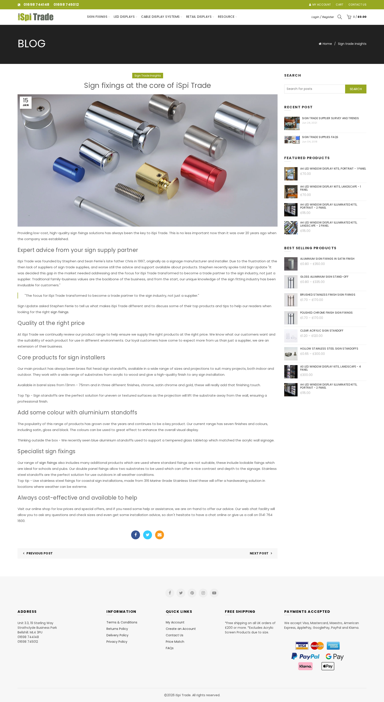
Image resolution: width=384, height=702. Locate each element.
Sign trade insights (352, 44)
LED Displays (124, 16)
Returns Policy (117, 629)
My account (321, 4)
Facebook (135, 534)
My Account (175, 622)
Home (327, 44)
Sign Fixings (97, 16)
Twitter (147, 534)
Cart (339, 4)
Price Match (175, 641)
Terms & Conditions (121, 622)
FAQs (170, 648)
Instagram (203, 593)
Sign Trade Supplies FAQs (320, 137)
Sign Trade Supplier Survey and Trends (330, 118)
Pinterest (192, 593)
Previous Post (39, 553)
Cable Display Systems (160, 16)
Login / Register (323, 17)
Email (159, 534)
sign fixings (59, 312)
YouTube (214, 593)
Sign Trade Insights (147, 75)
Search (356, 89)
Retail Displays (199, 16)
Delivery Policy (117, 635)
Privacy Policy (116, 641)
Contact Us (174, 635)
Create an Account (181, 629)
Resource (226, 16)
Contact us (357, 4)
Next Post (259, 553)
